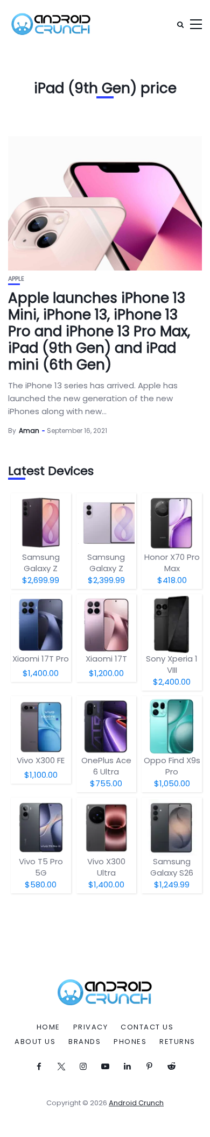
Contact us (147, 1027)
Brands (84, 1042)
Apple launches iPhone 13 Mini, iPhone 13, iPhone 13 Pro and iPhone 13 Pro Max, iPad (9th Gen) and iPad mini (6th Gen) (99, 331)
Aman (29, 430)
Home (48, 1027)
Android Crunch (136, 1103)
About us (35, 1042)
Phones (130, 1042)
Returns (177, 1042)
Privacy (90, 1027)
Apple (16, 279)
